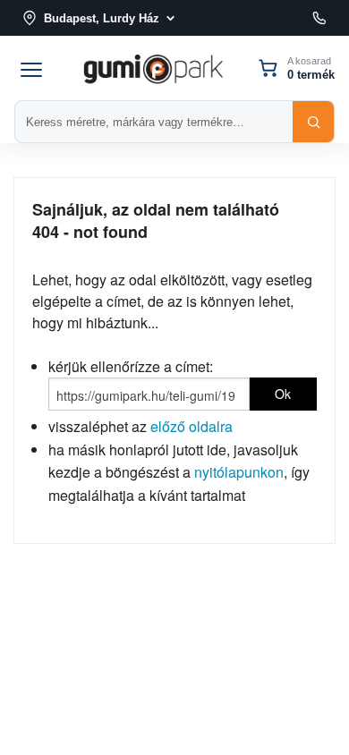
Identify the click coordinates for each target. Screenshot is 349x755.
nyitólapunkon (239, 472)
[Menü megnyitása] (31, 68)
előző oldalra (191, 426)
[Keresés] (313, 121)
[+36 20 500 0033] (319, 18)
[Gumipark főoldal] (153, 67)
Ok (283, 394)
